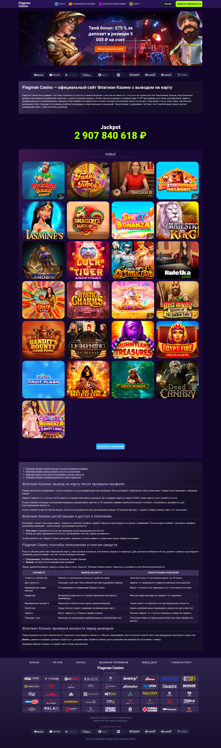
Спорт (137, 4)
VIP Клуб (58, 662)
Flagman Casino (24, 4)
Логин (167, 3)
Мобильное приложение (113, 662)
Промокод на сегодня (84, 4)
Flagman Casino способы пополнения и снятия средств (55, 474)
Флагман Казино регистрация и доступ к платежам (53, 471)
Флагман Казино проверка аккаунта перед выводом (53, 477)
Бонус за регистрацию (114, 4)
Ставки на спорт (181, 662)
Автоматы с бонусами (110, 446)
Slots (62, 4)
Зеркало (34, 662)
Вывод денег (150, 662)
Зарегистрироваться (189, 3)
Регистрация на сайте (110, 49)
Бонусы (80, 662)
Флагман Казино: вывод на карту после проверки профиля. (57, 468)
